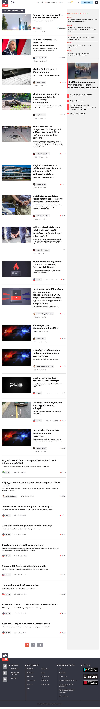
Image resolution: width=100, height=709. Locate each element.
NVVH (62, 2)
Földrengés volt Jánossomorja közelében (46, 326)
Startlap (30, 668)
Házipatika (44, 668)
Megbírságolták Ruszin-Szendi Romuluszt (80, 96)
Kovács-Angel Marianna (45, 314)
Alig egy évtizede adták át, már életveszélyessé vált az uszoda (31, 484)
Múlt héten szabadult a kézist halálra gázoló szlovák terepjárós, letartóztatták (48, 199)
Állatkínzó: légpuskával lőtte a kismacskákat (26, 623)
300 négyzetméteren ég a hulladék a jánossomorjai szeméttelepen (46, 353)
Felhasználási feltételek (67, 680)
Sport (64, 279)
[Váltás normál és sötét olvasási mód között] (78, 2)
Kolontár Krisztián (43, 154)
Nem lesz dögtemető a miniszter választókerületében (45, 42)
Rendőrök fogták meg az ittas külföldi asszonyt (27, 525)
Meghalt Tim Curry (76, 101)
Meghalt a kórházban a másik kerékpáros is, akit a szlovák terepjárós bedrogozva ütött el (47, 169)
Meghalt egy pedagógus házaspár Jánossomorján (46, 379)
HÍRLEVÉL (62, 672)
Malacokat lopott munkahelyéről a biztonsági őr (27, 506)
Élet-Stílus (62, 28)
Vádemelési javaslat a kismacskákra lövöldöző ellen (29, 604)
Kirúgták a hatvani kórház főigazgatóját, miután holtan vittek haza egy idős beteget (82, 107)
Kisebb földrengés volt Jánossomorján (45, 70)
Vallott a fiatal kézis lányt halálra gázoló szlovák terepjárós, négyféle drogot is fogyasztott (47, 231)
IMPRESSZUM (63, 676)
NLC (28, 688)
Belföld (63, 82)
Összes (85, 14)
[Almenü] (13, 2)
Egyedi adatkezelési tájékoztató (66, 685)
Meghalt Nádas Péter (77, 113)
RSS (60, 668)
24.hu (39, 28)
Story (43, 672)
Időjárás (40, 2)
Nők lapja (44, 680)
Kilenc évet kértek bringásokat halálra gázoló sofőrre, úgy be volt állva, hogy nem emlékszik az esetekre (47, 132)
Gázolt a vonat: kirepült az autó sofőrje (23, 545)
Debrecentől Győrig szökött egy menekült (24, 566)
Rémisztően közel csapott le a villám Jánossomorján (48, 16)
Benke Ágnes (41, 184)
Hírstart (30, 672)
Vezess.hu (30, 676)
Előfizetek (87, 2)
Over (7, 472)
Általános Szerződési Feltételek (66, 691)
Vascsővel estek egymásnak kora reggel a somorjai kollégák (47, 405)
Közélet (63, 472)
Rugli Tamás (41, 115)
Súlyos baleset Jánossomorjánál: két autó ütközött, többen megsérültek (29, 461)
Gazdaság (63, 57)
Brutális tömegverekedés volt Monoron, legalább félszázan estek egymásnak (83, 85)
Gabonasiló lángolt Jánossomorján (20, 585)
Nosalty (29, 684)
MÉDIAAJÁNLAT (63, 696)
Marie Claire (45, 684)
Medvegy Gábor (11, 496)
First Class (31, 680)
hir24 (8, 515)
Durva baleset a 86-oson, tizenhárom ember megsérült (46, 433)
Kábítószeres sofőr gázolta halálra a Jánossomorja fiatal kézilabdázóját (47, 264)
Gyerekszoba (45, 676)
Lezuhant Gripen (51, 2)
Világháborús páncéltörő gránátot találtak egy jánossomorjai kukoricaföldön (46, 98)
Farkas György (41, 57)
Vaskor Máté (41, 82)
